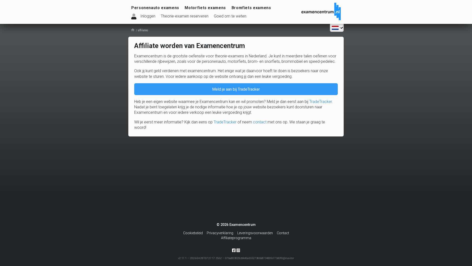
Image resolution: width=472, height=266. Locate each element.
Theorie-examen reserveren (184, 16)
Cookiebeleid (193, 233)
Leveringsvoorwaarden (255, 233)
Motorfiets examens (205, 7)
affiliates (143, 30)
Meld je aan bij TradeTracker (236, 89)
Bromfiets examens (251, 7)
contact (259, 122)
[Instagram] (238, 250)
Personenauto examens (155, 7)
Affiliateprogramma (236, 238)
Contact (283, 233)
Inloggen (147, 16)
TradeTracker (320, 101)
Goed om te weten (230, 16)
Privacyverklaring (220, 233)
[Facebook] (234, 251)
